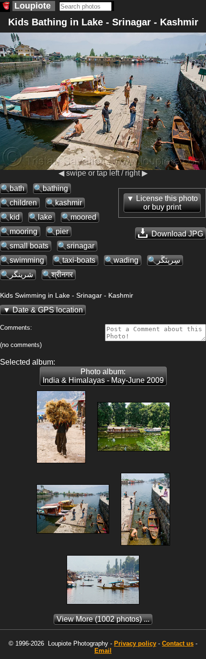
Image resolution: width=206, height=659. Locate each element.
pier (62, 231)
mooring (23, 231)
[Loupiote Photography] (5, 7)
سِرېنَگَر (168, 260)
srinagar (80, 246)
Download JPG (176, 234)
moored (83, 217)
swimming (27, 260)
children (23, 203)
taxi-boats (78, 260)
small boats (29, 246)
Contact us (178, 643)
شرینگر (21, 274)
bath (17, 188)
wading (126, 260)
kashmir (68, 203)
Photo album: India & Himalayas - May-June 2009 (103, 376)
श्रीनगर (62, 274)
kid (15, 217)
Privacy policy (135, 643)
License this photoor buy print (167, 202)
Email (103, 650)
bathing (55, 188)
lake (45, 217)
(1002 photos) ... (103, 619)
